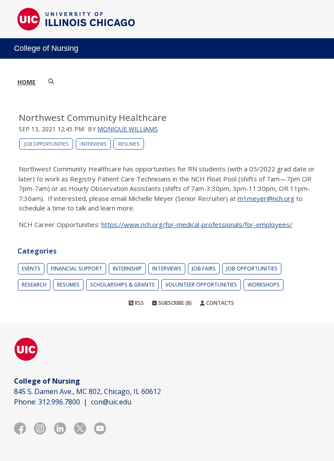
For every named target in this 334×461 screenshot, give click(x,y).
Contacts (219, 303)
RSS (139, 303)
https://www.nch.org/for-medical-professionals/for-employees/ (196, 224)
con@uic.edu (111, 402)
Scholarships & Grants (122, 284)
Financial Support (76, 268)
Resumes (128, 144)
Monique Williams (127, 129)
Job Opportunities (46, 144)
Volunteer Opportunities (201, 284)
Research (34, 284)
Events (31, 268)
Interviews (93, 144)
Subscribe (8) (174, 303)
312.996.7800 (59, 402)
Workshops (263, 284)
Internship (127, 268)
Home (26, 82)
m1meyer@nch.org (265, 198)
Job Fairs (204, 268)
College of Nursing (46, 48)
